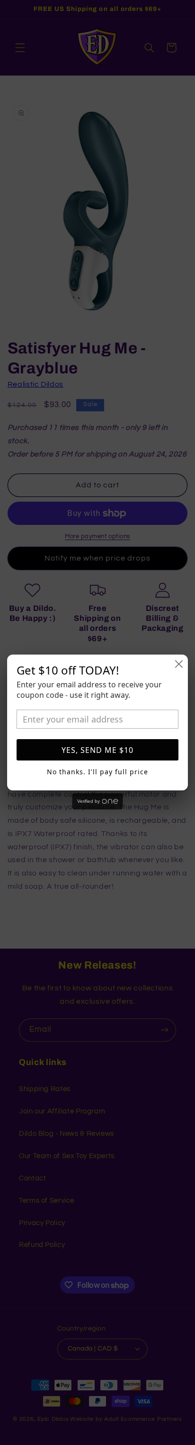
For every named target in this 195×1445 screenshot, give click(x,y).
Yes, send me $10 (97, 750)
